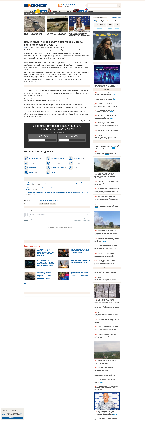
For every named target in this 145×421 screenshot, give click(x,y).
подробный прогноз (116, 17)
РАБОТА (44, 11)
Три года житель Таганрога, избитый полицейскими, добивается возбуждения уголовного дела (105, 413)
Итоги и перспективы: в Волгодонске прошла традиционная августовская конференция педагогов (105, 105)
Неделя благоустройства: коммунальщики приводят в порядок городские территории (105, 369)
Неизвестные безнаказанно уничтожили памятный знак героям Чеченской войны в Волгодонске (104, 255)
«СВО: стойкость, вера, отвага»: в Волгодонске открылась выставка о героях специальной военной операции (106, 279)
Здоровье (26, 39)
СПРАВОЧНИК (67, 11)
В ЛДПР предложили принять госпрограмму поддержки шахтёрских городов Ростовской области (105, 137)
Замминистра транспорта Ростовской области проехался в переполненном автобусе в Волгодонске (57, 193)
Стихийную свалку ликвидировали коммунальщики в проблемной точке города (106, 321)
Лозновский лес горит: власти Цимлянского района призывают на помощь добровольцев (105, 362)
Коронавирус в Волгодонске (48, 200)
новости (41, 203)
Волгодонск (46, 203)
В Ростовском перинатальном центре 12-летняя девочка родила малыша (104, 381)
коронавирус (52, 203)
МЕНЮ (31, 11)
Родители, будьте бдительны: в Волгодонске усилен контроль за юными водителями (106, 307)
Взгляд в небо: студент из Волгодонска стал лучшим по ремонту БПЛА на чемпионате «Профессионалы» (106, 272)
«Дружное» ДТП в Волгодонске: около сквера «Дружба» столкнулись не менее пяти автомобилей (106, 117)
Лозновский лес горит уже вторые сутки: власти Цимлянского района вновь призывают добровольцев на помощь (106, 232)
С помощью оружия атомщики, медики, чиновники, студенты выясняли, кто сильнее (106, 336)
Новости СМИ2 (28, 283)
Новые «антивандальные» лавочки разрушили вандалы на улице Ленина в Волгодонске (106, 240)
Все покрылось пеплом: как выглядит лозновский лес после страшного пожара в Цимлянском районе (106, 300)
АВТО (81, 11)
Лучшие (33, 219)
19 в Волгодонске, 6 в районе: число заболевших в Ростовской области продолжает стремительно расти (56, 188)
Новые (26, 219)
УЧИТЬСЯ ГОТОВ (56, 11)
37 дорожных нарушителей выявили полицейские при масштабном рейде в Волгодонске (107, 183)
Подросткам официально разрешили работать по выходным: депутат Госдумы (105, 153)
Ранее (38, 219)
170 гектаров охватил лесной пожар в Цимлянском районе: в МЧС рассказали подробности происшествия (106, 146)
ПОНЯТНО (12, 417)
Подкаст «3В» (57, 13)
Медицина (91, 11)
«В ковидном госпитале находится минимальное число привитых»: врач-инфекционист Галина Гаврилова (55, 183)
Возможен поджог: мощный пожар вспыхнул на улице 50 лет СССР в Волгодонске (106, 387)
